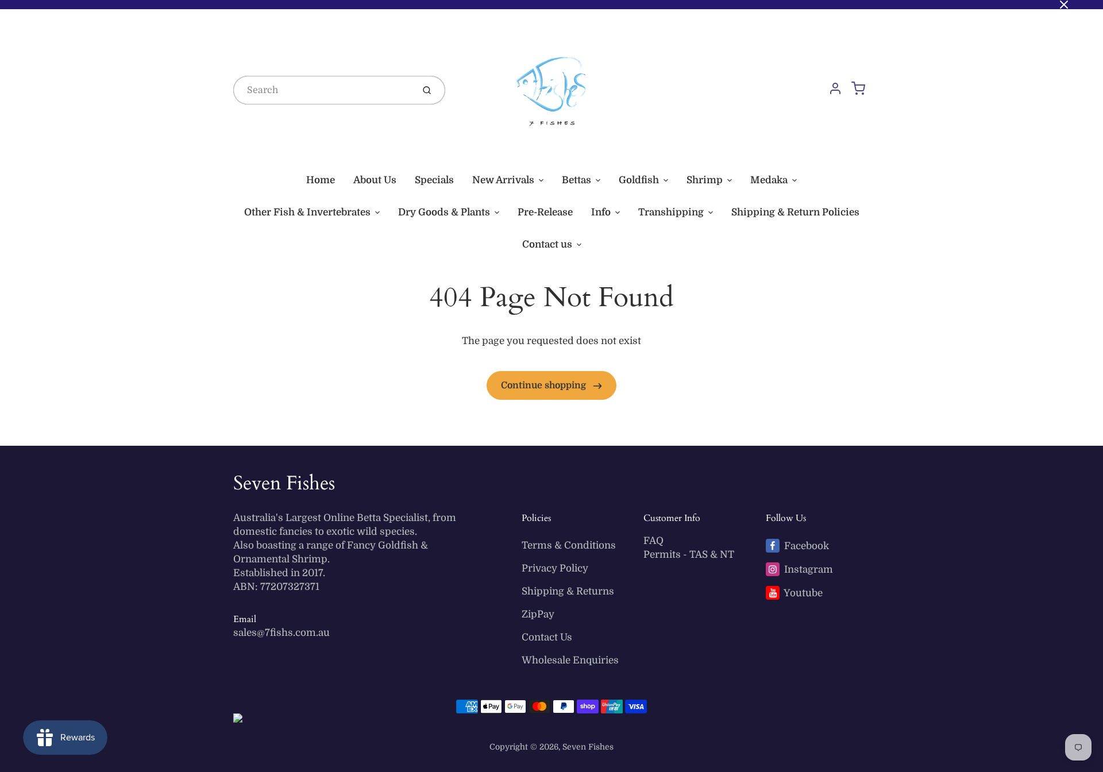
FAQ (653, 540)
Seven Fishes (284, 483)
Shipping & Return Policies (795, 212)
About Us (374, 180)
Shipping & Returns (568, 591)
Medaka (769, 180)
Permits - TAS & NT (688, 554)
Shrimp (705, 180)
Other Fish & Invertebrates (307, 212)
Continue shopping (544, 385)
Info (601, 212)
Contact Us (547, 637)
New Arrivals (503, 180)
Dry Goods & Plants (444, 212)
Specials (434, 180)
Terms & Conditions (569, 545)
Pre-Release (545, 212)
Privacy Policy (555, 568)
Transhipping (671, 212)
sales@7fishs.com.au (281, 632)
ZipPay (538, 614)
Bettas (576, 180)
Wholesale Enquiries (570, 660)
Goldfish (639, 180)
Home (320, 180)
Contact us (547, 244)
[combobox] (322, 90)
